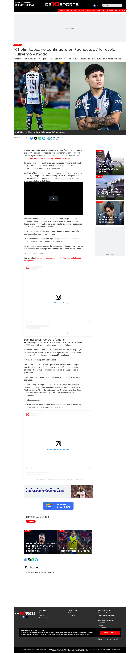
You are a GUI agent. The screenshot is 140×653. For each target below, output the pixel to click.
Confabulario (43, 618)
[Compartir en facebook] (31, 138)
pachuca (30, 521)
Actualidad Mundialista (105, 613)
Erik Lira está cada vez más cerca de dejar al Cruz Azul (75, 549)
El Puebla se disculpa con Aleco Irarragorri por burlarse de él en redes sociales (110, 218)
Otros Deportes (87, 10)
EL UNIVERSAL (43, 610)
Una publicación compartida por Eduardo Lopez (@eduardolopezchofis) (58, 333)
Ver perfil (54, 139)
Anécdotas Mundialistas (106, 620)
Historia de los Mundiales (106, 615)
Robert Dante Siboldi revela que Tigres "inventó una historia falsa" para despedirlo (41, 547)
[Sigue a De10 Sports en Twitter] (97, 5)
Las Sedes (101, 623)
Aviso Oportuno (73, 610)
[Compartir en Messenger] (43, 138)
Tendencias (121, 10)
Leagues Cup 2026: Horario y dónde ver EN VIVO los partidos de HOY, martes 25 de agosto (111, 166)
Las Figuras (101, 625)
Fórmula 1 (110, 10)
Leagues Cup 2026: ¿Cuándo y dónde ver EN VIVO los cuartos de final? (110, 193)
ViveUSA (41, 615)
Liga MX (61, 10)
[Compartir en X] (35, 138)
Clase (41, 613)
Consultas (71, 615)
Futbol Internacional (72, 10)
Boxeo (103, 10)
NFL (115, 10)
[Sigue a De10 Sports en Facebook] (94, 5)
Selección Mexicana (104, 610)
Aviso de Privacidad (83, 634)
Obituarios (71, 613)
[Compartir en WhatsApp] (39, 138)
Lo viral (97, 10)
